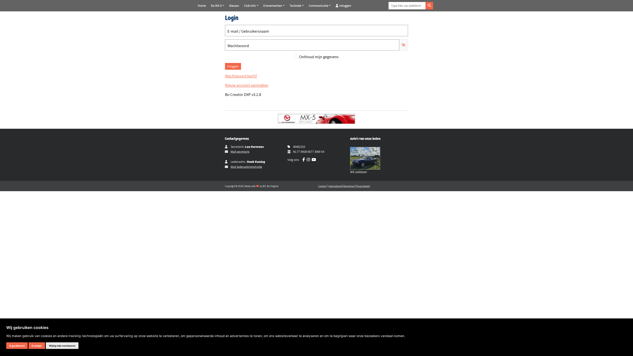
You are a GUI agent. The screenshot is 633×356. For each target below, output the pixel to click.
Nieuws (234, 6)
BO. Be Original (270, 186)
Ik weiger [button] (37, 345)
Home (202, 6)
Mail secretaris (240, 152)
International (335, 186)
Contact (322, 186)
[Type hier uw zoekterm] (429, 5)
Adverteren (349, 186)
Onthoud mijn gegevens (319, 56)
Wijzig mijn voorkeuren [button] (62, 345)
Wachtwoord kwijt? (241, 75)
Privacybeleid (363, 186)
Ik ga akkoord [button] (17, 345)
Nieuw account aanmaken (246, 85)
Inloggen (345, 6)
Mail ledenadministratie (246, 167)
